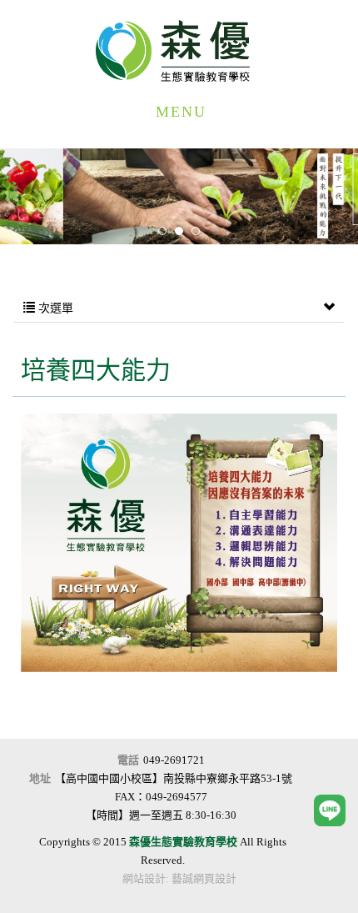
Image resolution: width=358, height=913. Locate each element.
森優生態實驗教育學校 (179, 51)
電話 (128, 760)
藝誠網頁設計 (204, 878)
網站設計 (144, 878)
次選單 (54, 308)
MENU (181, 111)
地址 (40, 778)
